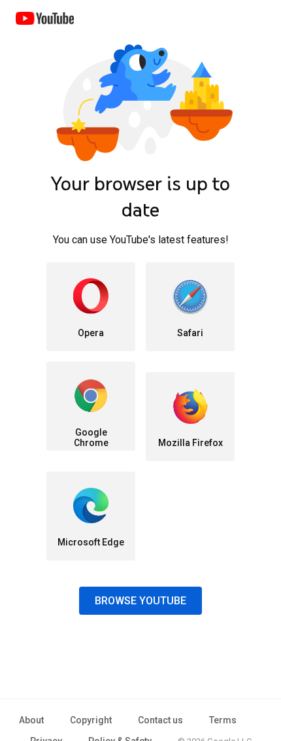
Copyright (91, 720)
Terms (223, 720)
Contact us (160, 720)
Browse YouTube (140, 601)
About (31, 720)
